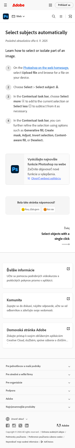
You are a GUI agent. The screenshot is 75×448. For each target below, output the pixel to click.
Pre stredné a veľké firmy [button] (19, 374)
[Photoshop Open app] (70, 16)
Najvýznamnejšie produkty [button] (20, 406)
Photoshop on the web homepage (45, 68)
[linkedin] (27, 425)
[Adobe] (18, 5)
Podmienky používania (16, 437)
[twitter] (20, 425)
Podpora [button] (10, 390)
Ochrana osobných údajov (53, 432)
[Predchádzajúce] (21, 239)
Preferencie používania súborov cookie (46, 437)
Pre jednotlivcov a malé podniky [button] (23, 366)
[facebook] (7, 425)
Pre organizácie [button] (14, 382)
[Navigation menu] (5, 5)
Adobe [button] (9, 398)
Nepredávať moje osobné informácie (22, 442)
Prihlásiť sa (64, 5)
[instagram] (14, 425)
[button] (50, 5)
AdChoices (48, 442)
